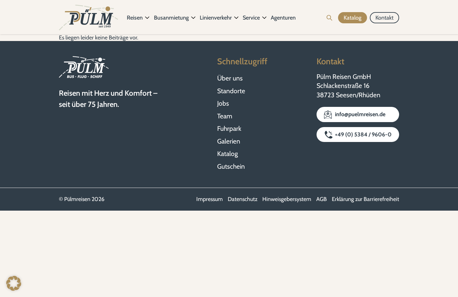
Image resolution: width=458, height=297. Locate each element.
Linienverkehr (216, 17)
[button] (13, 283)
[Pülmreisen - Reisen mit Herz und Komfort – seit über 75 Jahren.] (88, 18)
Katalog (227, 154)
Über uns (230, 78)
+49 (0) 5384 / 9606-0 (363, 134)
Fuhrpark (229, 128)
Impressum (209, 199)
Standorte (231, 91)
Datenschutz (242, 199)
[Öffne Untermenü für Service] (264, 18)
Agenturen (283, 17)
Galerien (228, 141)
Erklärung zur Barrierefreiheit (365, 199)
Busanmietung (171, 17)
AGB (321, 199)
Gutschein (231, 166)
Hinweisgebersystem (286, 199)
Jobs (223, 103)
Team (224, 116)
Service (251, 17)
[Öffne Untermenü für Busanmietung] (193, 18)
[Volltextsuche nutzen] (329, 17)
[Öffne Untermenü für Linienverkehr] (236, 18)
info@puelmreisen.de (360, 114)
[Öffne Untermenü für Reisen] (147, 18)
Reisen (135, 17)
